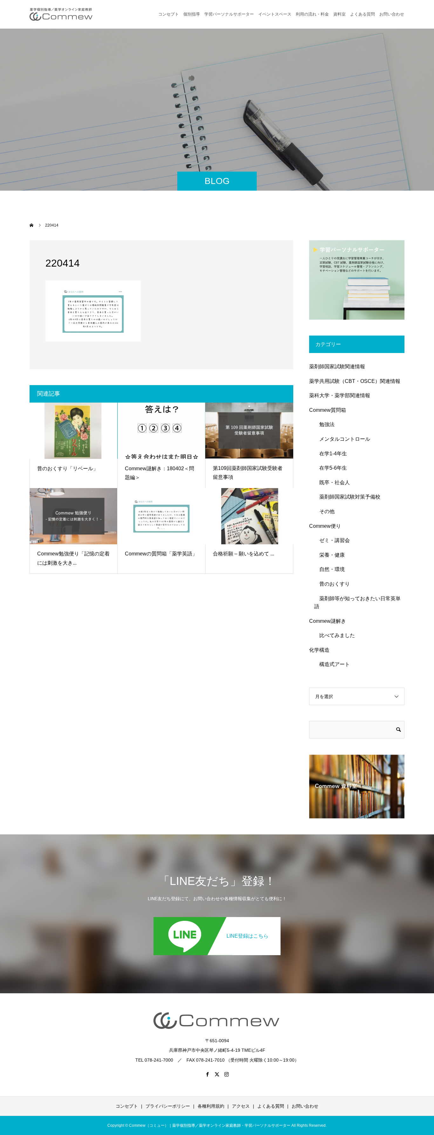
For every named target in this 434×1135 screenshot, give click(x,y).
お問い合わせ (305, 1106)
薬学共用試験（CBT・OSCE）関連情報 (354, 381)
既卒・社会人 (332, 482)
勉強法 (324, 424)
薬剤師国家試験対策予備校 (347, 497)
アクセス (241, 1106)
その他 (324, 511)
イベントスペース (274, 14)
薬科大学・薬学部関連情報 (339, 395)
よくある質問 (362, 14)
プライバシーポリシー (168, 1106)
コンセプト (168, 14)
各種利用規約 (211, 1106)
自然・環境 (329, 569)
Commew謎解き (327, 621)
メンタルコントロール (342, 439)
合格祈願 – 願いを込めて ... (243, 553)
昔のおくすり (332, 584)
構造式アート (332, 664)
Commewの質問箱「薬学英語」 (161, 553)
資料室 (339, 14)
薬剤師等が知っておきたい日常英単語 (357, 602)
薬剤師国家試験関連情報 (337, 366)
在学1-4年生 (330, 453)
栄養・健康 (329, 555)
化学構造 (319, 650)
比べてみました (334, 635)
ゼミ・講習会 (332, 540)
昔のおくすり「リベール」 (67, 468)
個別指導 (191, 14)
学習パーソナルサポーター (229, 14)
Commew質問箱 (327, 410)
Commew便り (325, 526)
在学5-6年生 (330, 468)
